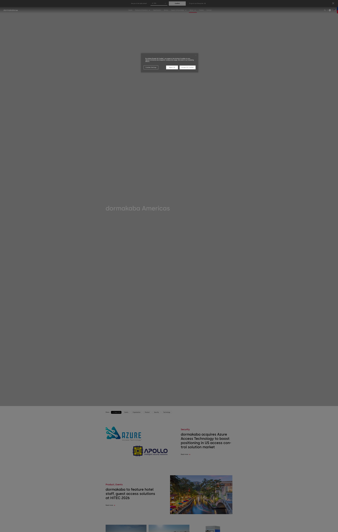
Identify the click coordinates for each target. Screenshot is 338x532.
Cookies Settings (150, 67)
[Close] (196, 55)
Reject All (172, 67)
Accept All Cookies (187, 67)
